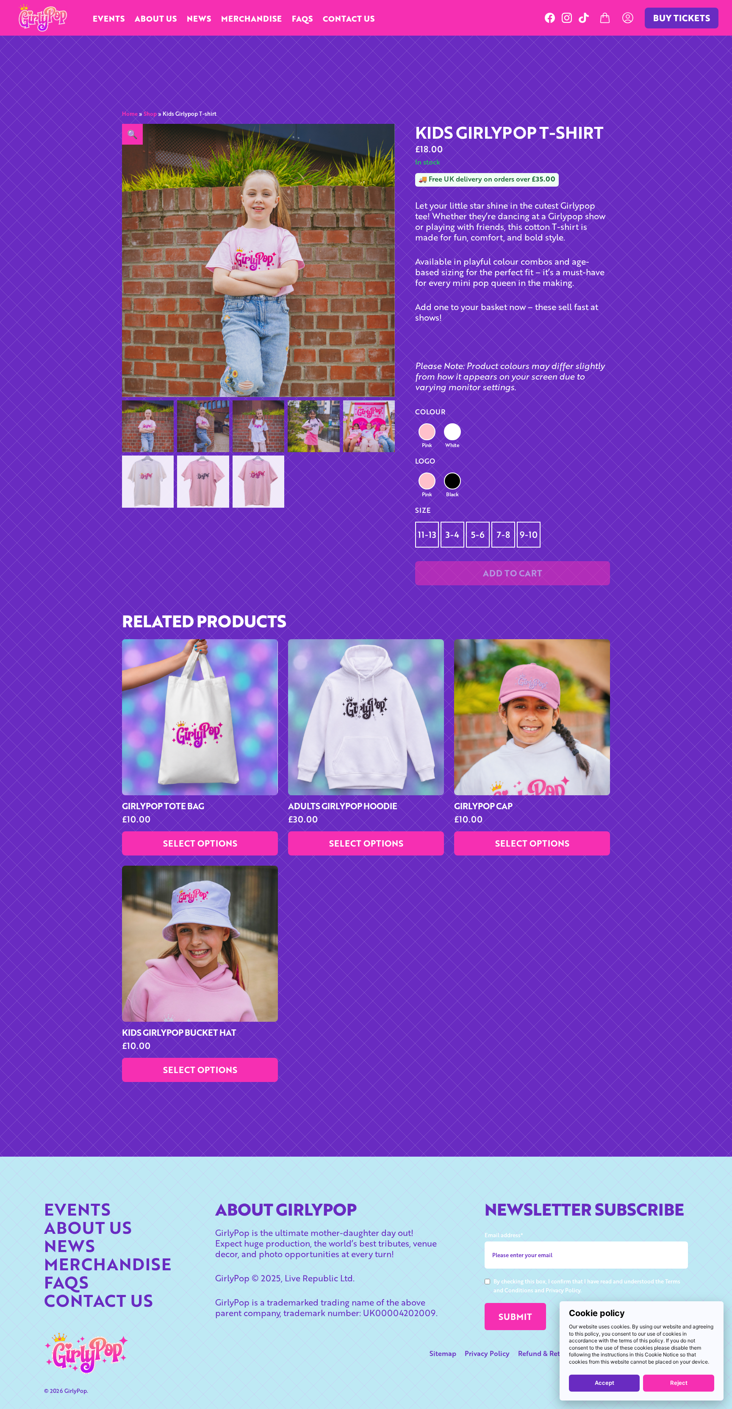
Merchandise (251, 18)
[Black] (452, 480)
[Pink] (427, 431)
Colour (430, 412)
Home (130, 113)
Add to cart (512, 573)
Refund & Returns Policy (557, 1353)
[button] (132, 134)
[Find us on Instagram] (567, 18)
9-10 (529, 534)
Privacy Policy (487, 1353)
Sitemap (443, 1353)
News (199, 18)
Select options (200, 843)
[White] (452, 431)
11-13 (427, 534)
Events (109, 18)
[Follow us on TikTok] (584, 18)
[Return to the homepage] (42, 17)
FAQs (302, 18)
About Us (156, 18)
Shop (150, 113)
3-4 (452, 534)
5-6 (478, 534)
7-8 (503, 534)
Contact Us (348, 18)
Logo (425, 461)
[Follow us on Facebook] (550, 18)
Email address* (504, 1235)
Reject (679, 1382)
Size (422, 510)
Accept (604, 1382)
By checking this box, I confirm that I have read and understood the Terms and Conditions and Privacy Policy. (587, 1286)
